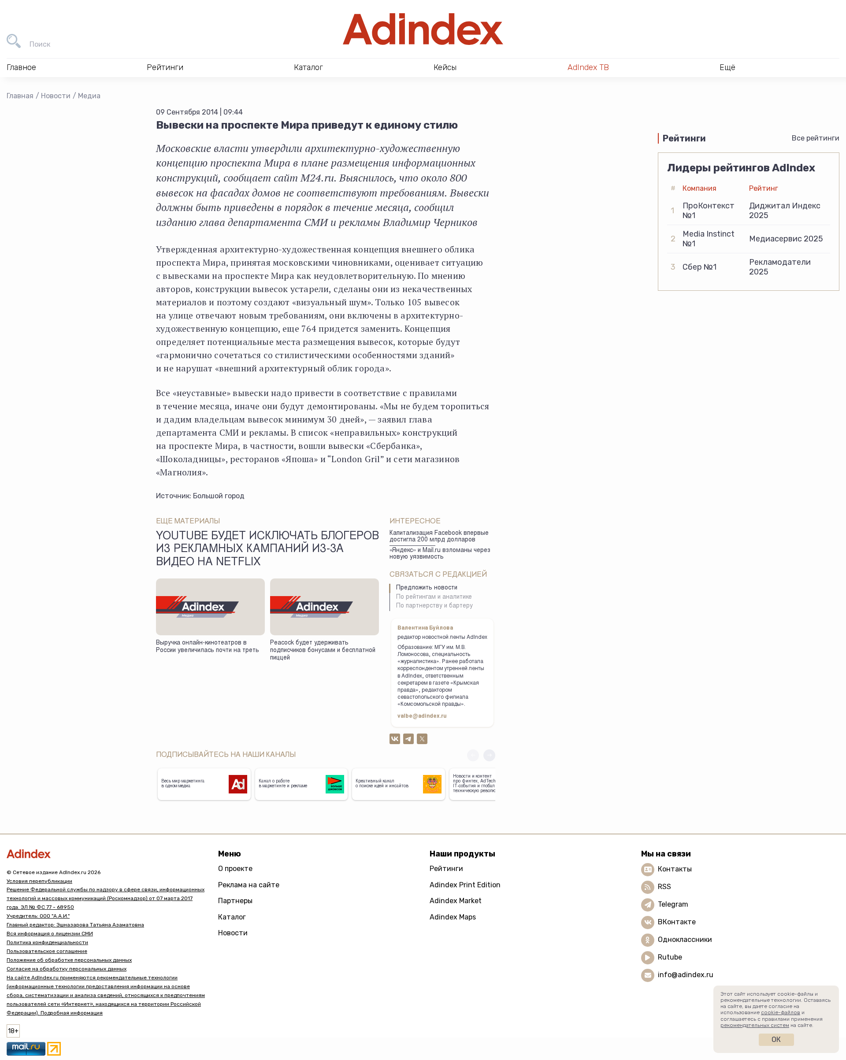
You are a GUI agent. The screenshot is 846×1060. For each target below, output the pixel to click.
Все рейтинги (815, 138)
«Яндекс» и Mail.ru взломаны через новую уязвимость (440, 554)
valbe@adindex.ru (422, 716)
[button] (489, 755)
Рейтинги (446, 868)
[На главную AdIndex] (423, 29)
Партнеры (235, 901)
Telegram (673, 904)
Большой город (219, 496)
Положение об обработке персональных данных (69, 960)
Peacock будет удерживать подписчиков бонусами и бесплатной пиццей (322, 650)
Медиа (89, 96)
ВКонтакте (677, 922)
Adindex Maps (453, 917)
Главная (20, 96)
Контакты (675, 869)
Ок (776, 1039)
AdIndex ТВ (588, 67)
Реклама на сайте (248, 885)
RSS (664, 886)
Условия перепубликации (39, 881)
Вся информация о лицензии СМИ (50, 933)
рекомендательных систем (754, 1025)
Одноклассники (685, 939)
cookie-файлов (780, 1012)
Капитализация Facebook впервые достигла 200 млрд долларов (439, 536)
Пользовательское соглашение (47, 951)
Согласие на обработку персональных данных (66, 969)
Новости (55, 96)
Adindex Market (456, 901)
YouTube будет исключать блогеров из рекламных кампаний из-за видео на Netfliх (267, 549)
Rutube (670, 957)
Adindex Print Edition (465, 885)
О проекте (235, 868)
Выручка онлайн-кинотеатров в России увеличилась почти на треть (207, 647)
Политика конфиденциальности (47, 942)
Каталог (232, 917)
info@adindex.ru (685, 975)
